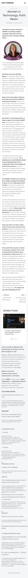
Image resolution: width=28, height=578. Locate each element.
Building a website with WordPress (11, 355)
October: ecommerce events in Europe (12, 516)
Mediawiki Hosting (8, 464)
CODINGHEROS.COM (8, 429)
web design (17, 367)
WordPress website (7, 365)
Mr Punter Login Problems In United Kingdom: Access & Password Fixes (13, 332)
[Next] (23, 325)
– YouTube (5, 432)
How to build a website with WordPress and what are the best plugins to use (13, 349)
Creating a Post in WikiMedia (10, 467)
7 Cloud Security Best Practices (6, 297)
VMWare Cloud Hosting (8, 371)
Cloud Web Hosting (8, 391)
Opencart (5, 411)
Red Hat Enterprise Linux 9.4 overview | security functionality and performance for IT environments (14, 497)
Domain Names (14, 8)
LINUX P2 (4, 477)
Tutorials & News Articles (11, 533)
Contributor (10, 23)
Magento (5, 513)
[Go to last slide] (5, 325)
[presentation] (14, 321)
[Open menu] (24, 3)
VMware (5, 379)
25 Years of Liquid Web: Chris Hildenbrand (21, 298)
